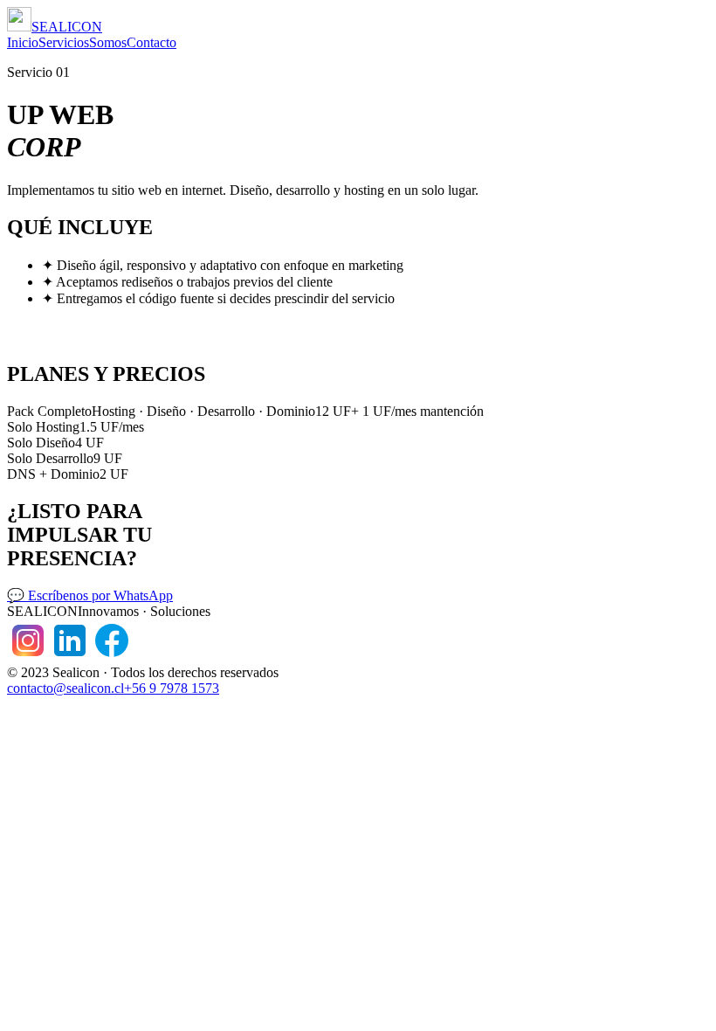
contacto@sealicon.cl (65, 688)
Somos (108, 42)
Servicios (63, 42)
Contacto (151, 42)
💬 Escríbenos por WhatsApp (90, 595)
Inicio (22, 42)
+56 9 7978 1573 (171, 688)
